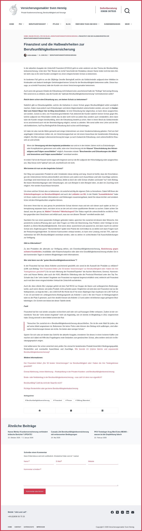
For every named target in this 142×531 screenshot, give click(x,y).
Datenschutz (29, 527)
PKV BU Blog (45, 36)
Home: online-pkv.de (31, 36)
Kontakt (18, 527)
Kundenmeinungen (112, 24)
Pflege (56, 24)
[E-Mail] (132, 512)
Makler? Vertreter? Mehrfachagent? (60, 211)
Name (26, 461)
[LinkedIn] (102, 410)
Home (11, 24)
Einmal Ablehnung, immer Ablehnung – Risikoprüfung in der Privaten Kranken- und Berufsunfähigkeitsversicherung (69, 372)
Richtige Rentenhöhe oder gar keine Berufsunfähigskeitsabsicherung (51, 388)
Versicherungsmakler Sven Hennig (43, 8)
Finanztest (57, 400)
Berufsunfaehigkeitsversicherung (37, 400)
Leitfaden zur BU (79, 194)
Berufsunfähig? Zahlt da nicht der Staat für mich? (43, 383)
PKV (20, 24)
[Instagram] (122, 512)
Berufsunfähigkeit (37, 24)
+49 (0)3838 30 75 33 (16, 516)
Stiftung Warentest (83, 400)
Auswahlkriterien (106, 194)
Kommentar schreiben (32, 469)
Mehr (127, 24)
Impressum (41, 527)
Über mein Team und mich (86, 24)
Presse (69, 400)
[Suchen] (127, 10)
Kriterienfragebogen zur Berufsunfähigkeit (42, 194)
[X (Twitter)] (71, 410)
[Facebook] (39, 410)
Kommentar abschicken (34, 491)
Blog (68, 24)
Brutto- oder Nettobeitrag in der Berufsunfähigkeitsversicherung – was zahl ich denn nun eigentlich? (63, 377)
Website (91, 461)
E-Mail (59, 461)
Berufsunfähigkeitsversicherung (64, 36)
